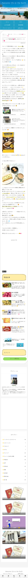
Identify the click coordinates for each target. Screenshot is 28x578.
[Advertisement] (14, 255)
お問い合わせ (20, 573)
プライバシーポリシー (7, 573)
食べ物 (5, 271)
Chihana (14, 385)
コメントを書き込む (14, 358)
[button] (25, 326)
